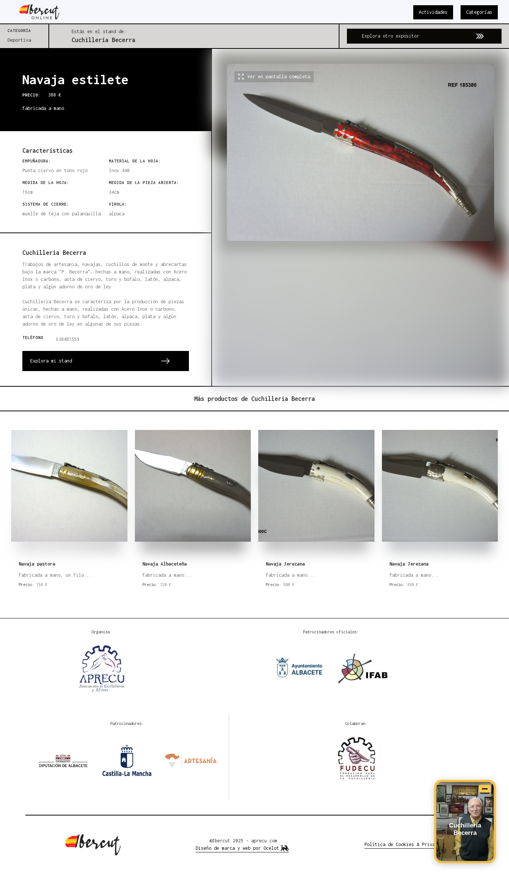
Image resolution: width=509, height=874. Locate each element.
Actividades (433, 12)
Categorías (479, 12)
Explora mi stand (51, 361)
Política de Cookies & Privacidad (406, 844)
